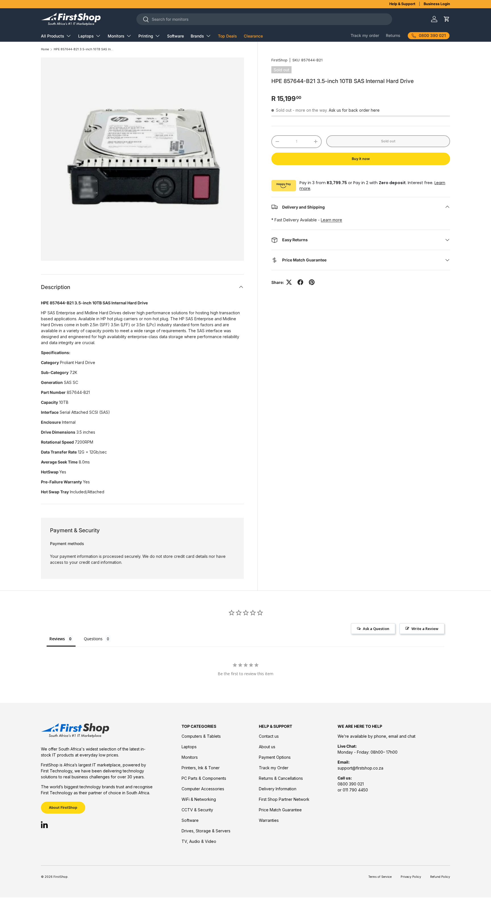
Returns (393, 35)
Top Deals (227, 36)
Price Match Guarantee (280, 809)
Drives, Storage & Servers (206, 830)
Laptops (86, 36)
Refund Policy (440, 877)
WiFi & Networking (199, 799)
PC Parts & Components (204, 778)
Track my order (365, 35)
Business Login (437, 4)
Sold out (388, 141)
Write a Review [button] (424, 628)
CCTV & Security (197, 809)
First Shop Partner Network (284, 799)
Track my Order (273, 767)
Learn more (331, 219)
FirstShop (279, 60)
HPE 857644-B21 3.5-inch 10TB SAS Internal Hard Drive (83, 49)
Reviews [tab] (57, 638)
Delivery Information (277, 788)
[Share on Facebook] (300, 282)
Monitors (116, 36)
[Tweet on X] (289, 282)
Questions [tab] (93, 638)
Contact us (269, 736)
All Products (52, 36)
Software (175, 36)
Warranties (269, 820)
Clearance (253, 36)
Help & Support (402, 4)
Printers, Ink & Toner (201, 767)
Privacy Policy (411, 877)
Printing (145, 36)
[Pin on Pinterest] (311, 282)
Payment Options (275, 757)
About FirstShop (63, 807)
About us (267, 746)
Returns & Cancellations (281, 778)
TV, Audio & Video (199, 841)
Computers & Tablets (201, 736)
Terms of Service (380, 877)
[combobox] (264, 19)
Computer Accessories (203, 788)
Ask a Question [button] (376, 628)
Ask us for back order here (354, 110)
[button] (447, 19)
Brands (197, 36)
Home (45, 49)
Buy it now (361, 159)
